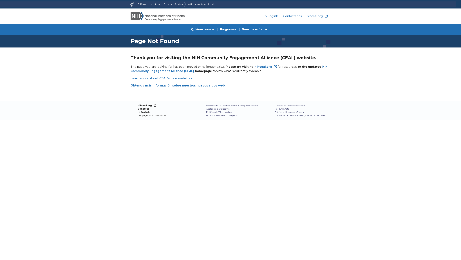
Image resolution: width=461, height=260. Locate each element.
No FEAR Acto (282, 108)
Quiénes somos (202, 29)
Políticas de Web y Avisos (219, 112)
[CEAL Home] (158, 16)
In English (271, 16)
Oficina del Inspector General (289, 112)
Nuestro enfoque (254, 29)
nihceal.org (315, 16)
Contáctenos (292, 16)
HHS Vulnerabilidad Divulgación (222, 115)
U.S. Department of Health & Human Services (159, 4)
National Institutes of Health (201, 4)
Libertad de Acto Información (290, 105)
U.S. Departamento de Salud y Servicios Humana (300, 115)
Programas (228, 29)
